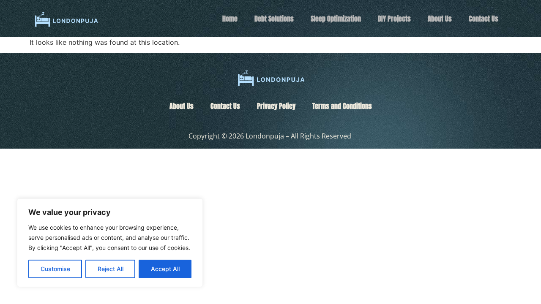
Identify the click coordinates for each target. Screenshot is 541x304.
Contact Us (483, 19)
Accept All (165, 268)
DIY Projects (394, 19)
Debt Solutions (274, 19)
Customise (55, 268)
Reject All (110, 268)
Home (230, 19)
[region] (110, 242)
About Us (440, 19)
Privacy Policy (276, 106)
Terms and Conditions (342, 106)
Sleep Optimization (336, 19)
